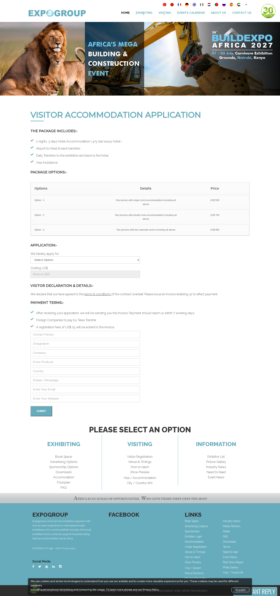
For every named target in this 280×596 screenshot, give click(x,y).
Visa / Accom (193, 567)
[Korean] (246, 4)
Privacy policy (69, 548)
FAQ (64, 487)
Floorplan (63, 482)
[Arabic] (239, 4)
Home (125, 12)
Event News (216, 477)
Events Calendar (191, 12)
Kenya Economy (194, 573)
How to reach (140, 467)
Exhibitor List (216, 456)
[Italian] (202, 4)
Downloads (64, 472)
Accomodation (63, 477)
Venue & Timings (139, 462)
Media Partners (231, 526)
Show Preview (140, 472)
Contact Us (241, 12)
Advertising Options (63, 462)
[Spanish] (232, 4)
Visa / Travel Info (233, 572)
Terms (226, 546)
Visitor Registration (140, 456)
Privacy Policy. (151, 589)
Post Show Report (233, 562)
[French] (180, 4)
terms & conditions (97, 294)
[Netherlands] (209, 4)
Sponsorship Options (63, 467)
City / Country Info (140, 483)
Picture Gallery (216, 462)
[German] (187, 4)
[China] (172, 4)
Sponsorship (192, 531)
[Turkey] (165, 4)
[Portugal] (217, 4)
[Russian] (224, 4)
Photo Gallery (231, 567)
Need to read (230, 551)
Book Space (63, 456)
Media (226, 531)
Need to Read (216, 472)
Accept (240, 590)
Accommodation (194, 541)
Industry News (216, 467)
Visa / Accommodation (140, 478)
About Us (218, 12)
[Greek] (195, 4)
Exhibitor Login (193, 536)
